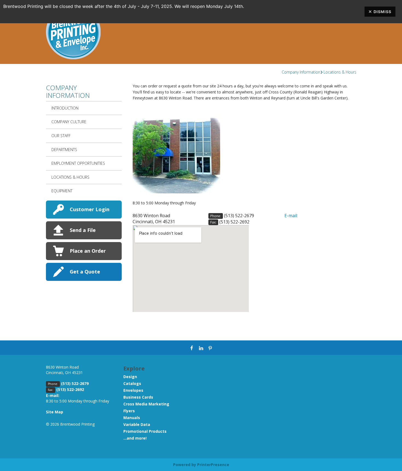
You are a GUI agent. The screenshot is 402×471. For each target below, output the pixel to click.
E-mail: (291, 216)
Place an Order (88, 251)
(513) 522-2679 (239, 216)
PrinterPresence (213, 464)
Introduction (64, 108)
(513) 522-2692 (234, 222)
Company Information (301, 72)
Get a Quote (85, 271)
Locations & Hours (340, 72)
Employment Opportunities (78, 163)
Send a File (83, 230)
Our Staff (61, 135)
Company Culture (68, 121)
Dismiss (382, 11)
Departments (64, 149)
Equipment (61, 190)
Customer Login (89, 209)
